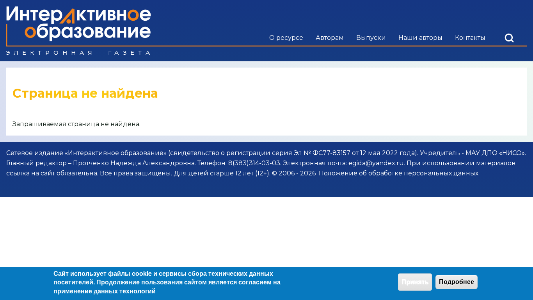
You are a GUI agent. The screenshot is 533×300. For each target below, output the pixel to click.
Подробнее (456, 282)
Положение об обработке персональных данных (398, 173)
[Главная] (78, 30)
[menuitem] (286, 38)
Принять (415, 282)
